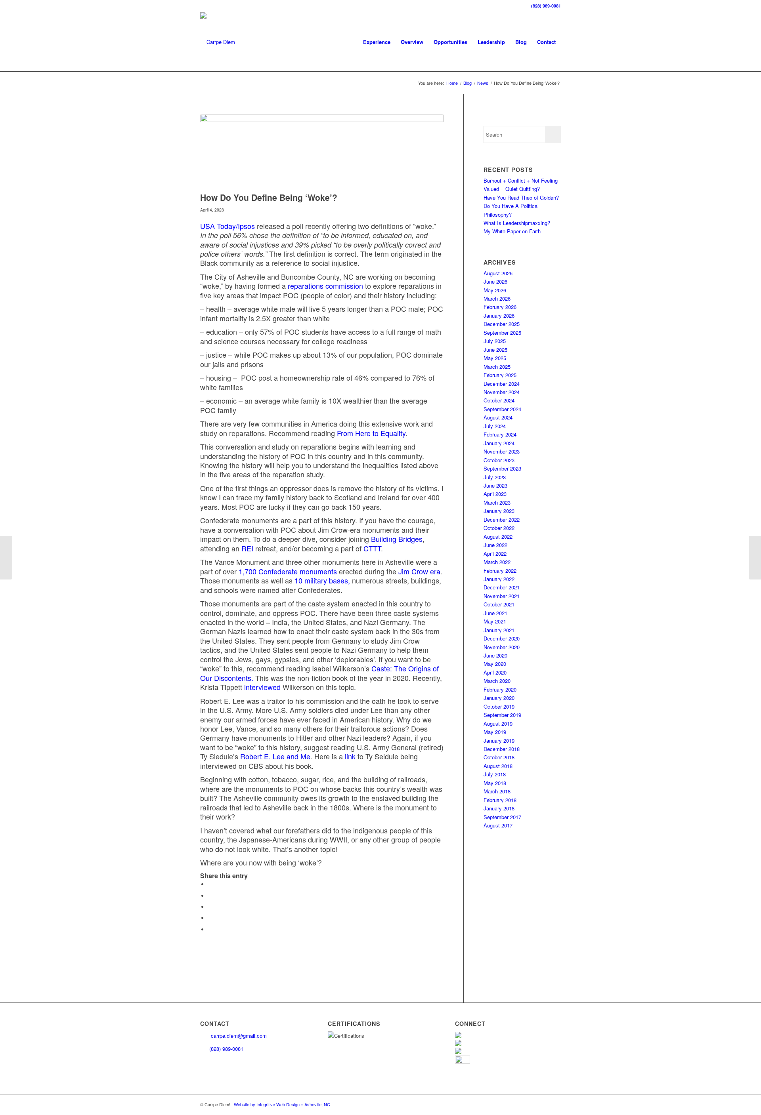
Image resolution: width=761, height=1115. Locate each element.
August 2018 (498, 766)
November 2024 (502, 392)
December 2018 (502, 749)
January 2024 (499, 443)
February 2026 (500, 307)
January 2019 (499, 740)
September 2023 (502, 468)
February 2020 (500, 689)
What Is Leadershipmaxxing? (517, 223)
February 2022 (500, 570)
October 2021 (499, 604)
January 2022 (499, 579)
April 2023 (495, 493)
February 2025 (500, 375)
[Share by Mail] (210, 929)
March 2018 (497, 791)
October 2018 (499, 757)
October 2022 (499, 528)
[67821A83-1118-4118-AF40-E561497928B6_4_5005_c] (322, 151)
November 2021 (502, 596)
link (350, 756)
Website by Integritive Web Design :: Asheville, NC (282, 1104)
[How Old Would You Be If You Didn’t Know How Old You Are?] (6, 557)
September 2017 (502, 817)
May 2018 (495, 783)
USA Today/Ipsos (227, 226)
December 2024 (502, 383)
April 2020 (495, 672)
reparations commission (325, 285)
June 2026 (495, 281)
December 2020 (502, 638)
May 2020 (495, 663)
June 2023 (495, 485)
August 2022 (498, 536)
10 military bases (321, 580)
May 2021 (495, 621)
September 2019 (502, 715)
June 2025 (495, 349)
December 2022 (502, 519)
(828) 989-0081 (546, 6)
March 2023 (497, 502)
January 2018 (499, 808)
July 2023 (495, 477)
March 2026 (497, 298)
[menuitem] (377, 42)
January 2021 (499, 630)
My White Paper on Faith (512, 231)
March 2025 (497, 366)
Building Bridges (397, 539)
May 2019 (495, 732)
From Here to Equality (371, 433)
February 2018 (500, 800)
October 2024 (499, 400)
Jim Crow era (419, 571)
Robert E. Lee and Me (275, 756)
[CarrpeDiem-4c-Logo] (217, 42)
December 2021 (502, 587)
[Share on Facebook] (210, 884)
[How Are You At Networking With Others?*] (755, 557)
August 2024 (498, 417)
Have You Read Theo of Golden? (521, 197)
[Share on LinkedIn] (210, 918)
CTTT (372, 548)
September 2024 (502, 409)
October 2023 (499, 460)
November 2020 (502, 647)
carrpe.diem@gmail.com (238, 1035)
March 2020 (497, 680)
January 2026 (499, 315)
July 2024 (495, 426)
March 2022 (497, 562)
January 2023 (499, 511)
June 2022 (495, 545)
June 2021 (495, 613)
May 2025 (495, 358)
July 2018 (495, 774)
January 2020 (499, 697)
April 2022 (495, 553)
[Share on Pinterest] (210, 907)
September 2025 (502, 332)
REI (247, 548)
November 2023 (502, 451)
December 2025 (502, 324)
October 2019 (499, 706)
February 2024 (500, 434)
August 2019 (498, 723)
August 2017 (498, 825)
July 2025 (495, 341)
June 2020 (495, 655)
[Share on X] (210, 896)
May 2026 (495, 290)
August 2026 (498, 273)
